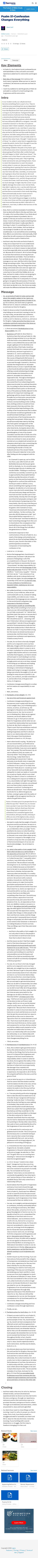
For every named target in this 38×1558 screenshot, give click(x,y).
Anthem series (5, 34)
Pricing (16, 1550)
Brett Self (10, 27)
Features (9, 1550)
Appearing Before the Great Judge (13, 1484)
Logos (13, 1548)
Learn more (30, 9)
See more (34, 1431)
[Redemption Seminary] (19, 1521)
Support (21, 1552)
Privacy (22, 1550)
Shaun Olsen (24, 1486)
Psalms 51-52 (6, 1502)
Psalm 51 (4, 40)
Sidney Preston (6, 1504)
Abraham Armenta (7, 1486)
